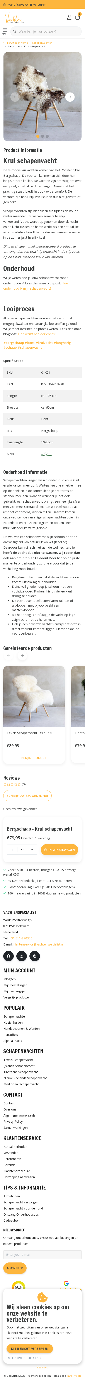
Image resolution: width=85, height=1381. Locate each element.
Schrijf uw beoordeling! (27, 796)
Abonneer (15, 1268)
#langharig (62, 343)
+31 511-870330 (20, 938)
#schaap (10, 347)
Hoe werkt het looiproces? (37, 334)
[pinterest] (34, 956)
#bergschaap (13, 343)
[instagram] (21, 956)
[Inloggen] (69, 17)
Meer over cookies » (24, 1358)
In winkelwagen (45, 1372)
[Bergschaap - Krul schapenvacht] (42, 96)
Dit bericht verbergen (29, 1348)
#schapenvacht (30, 347)
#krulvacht (44, 343)
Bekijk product (34, 758)
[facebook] (8, 956)
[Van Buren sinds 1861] (46, 454)
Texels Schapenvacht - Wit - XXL (30, 733)
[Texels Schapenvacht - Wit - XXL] (34, 696)
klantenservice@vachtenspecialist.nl (38, 944)
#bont (30, 343)
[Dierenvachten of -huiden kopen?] (14, 17)
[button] (37, 136)
